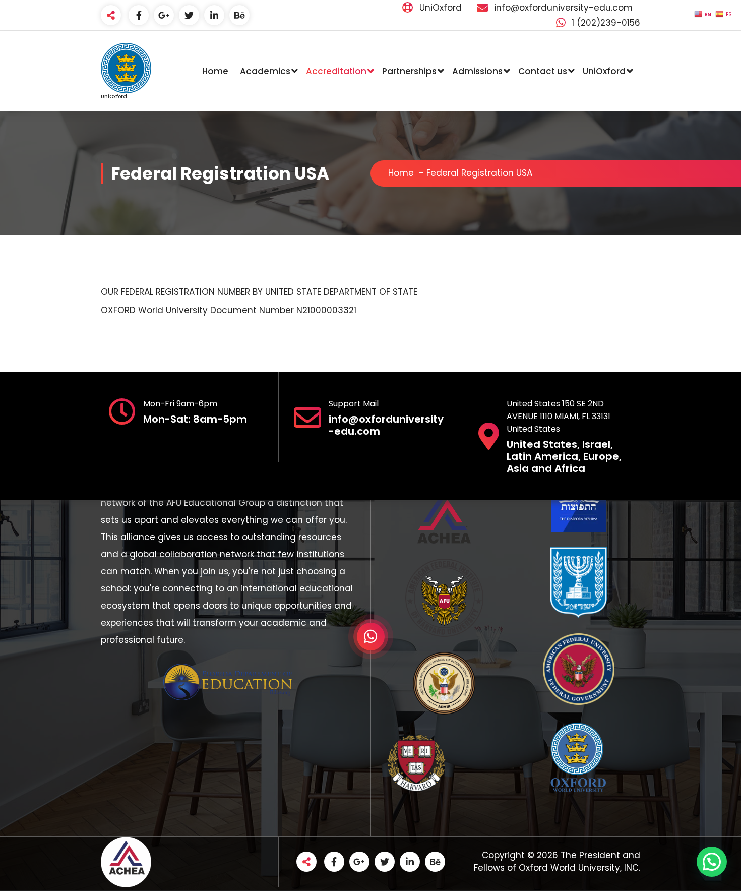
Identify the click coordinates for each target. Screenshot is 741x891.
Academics (265, 71)
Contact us (542, 71)
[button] (712, 862)
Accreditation (336, 71)
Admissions (477, 71)
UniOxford (604, 71)
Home (215, 71)
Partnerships (409, 71)
